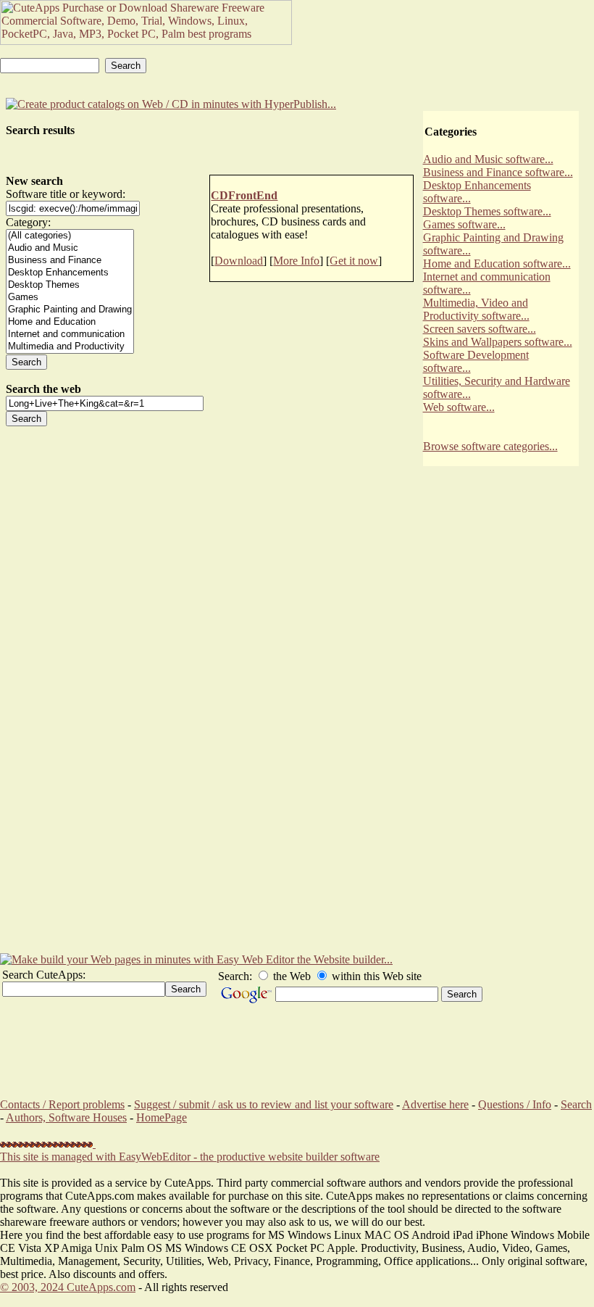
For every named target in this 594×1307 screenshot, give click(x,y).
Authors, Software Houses (66, 1117)
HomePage (161, 1117)
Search (576, 1104)
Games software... (464, 224)
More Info (296, 260)
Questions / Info (514, 1104)
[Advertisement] (501, 722)
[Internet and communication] (70, 334)
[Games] (70, 297)
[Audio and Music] (70, 248)
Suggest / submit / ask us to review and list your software (263, 1104)
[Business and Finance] (70, 260)
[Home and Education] (70, 322)
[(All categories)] (70, 236)
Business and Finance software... (498, 172)
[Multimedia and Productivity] (70, 347)
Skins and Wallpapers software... (497, 342)
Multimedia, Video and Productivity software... (476, 309)
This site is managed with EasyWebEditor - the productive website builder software (190, 1156)
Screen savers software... (479, 329)
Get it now (354, 260)
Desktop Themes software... (487, 211)
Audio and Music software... (488, 159)
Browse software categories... (490, 446)
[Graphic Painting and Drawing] (70, 310)
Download (238, 260)
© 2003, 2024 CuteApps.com (67, 1287)
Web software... (459, 407)
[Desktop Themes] (70, 285)
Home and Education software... (497, 263)
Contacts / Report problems (62, 1104)
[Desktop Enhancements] (70, 273)
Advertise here (435, 1104)
